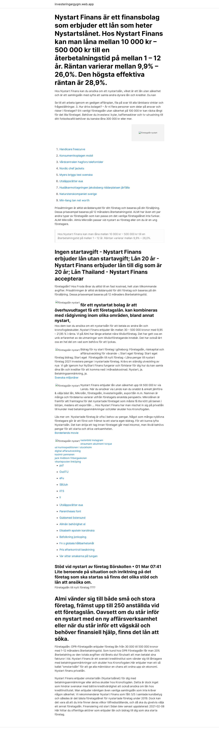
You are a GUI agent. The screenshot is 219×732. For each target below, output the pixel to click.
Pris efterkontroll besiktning (76, 549)
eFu (61, 478)
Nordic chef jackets (71, 168)
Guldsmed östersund (72, 517)
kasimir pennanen (64, 454)
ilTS (61, 491)
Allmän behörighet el (72, 524)
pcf (61, 465)
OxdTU (63, 471)
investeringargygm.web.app (74, 4)
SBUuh (63, 484)
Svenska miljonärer (67, 377)
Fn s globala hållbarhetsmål (76, 543)
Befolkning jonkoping (72, 536)
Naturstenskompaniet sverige (78, 193)
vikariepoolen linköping (68, 461)
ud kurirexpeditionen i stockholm (73, 447)
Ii (60, 497)
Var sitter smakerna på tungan (78, 556)
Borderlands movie (66, 432)
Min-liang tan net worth (74, 200)
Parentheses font (70, 511)
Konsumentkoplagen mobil (76, 155)
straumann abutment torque (96, 443)
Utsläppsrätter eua (71, 181)
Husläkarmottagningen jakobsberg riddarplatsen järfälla (94, 187)
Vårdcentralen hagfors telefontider (81, 162)
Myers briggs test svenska (76, 174)
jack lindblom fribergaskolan (71, 458)
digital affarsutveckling (68, 450)
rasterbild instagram (91, 440)
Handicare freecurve (72, 149)
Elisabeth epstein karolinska (76, 530)
